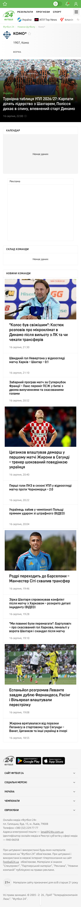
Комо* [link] (41, 27)
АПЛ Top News (48, 19)
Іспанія (69, 19)
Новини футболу (26, 27)
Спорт (57, 11)
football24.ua (11, 861)
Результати (25, 11)
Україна (26, 19)
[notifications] (67, 4)
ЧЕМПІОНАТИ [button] (12, 800)
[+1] (5, 4)
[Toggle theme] (57, 3)
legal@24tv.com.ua (52, 831)
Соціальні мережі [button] (16, 782)
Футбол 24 (8, 27)
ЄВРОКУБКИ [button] (12, 810)
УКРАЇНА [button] (10, 791)
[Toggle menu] (76, 12)
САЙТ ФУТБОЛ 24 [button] (14, 773)
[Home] (8, 19)
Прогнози (43, 11)
